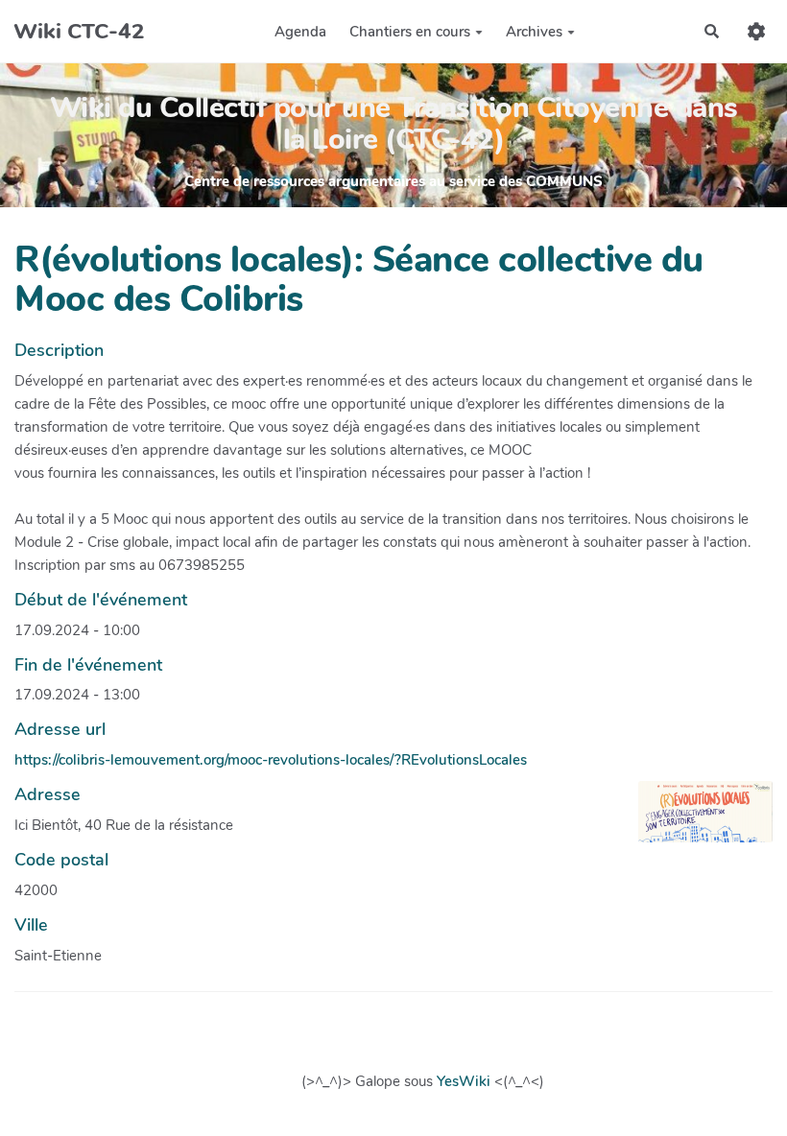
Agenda (300, 31)
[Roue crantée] (756, 31)
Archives (534, 31)
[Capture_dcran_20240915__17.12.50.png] (696, 821)
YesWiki (463, 1081)
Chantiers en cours (409, 31)
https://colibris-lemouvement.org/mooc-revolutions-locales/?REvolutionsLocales (270, 759)
